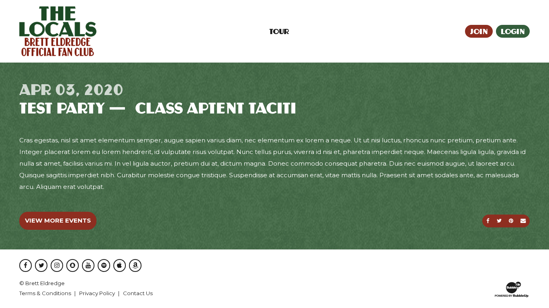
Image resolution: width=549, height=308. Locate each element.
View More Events (58, 220)
